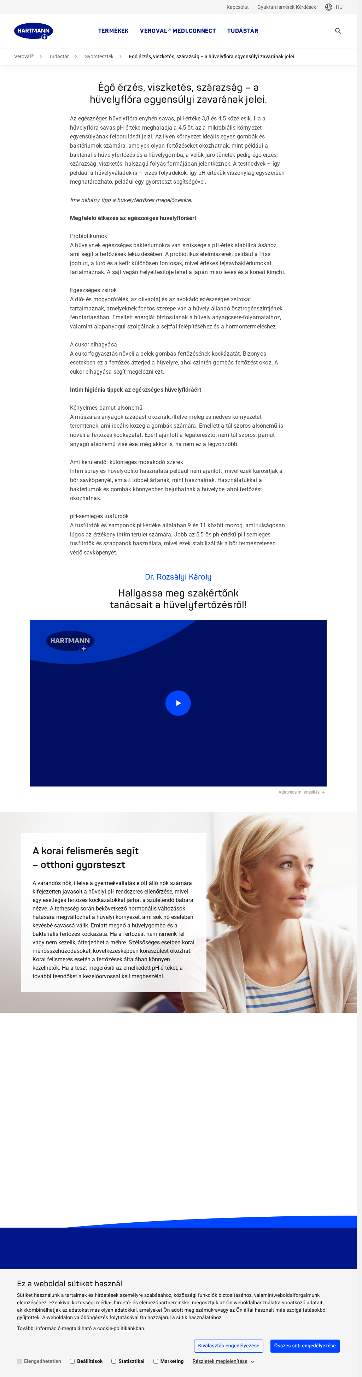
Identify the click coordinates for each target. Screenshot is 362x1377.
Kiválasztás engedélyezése (228, 1346)
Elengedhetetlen (42, 1361)
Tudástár (242, 31)
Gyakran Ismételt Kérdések (286, 7)
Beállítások (90, 1361)
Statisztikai (131, 1361)
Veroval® (24, 56)
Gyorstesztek (98, 56)
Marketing (172, 1361)
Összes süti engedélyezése (305, 1346)
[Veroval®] (33, 31)
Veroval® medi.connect (178, 31)
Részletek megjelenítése (220, 1361)
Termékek (113, 31)
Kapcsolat (238, 7)
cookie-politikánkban (120, 1328)
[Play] (178, 703)
